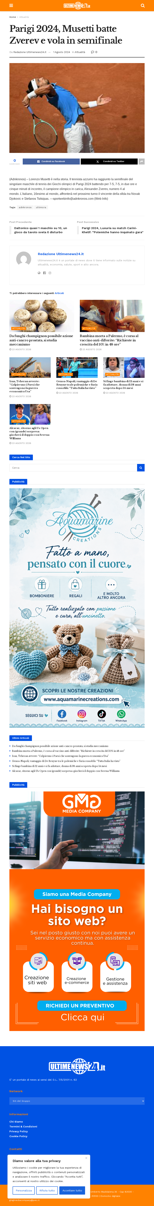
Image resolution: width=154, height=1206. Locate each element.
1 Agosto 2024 (61, 52)
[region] (49, 1177)
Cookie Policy (18, 1136)
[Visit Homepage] (77, 5)
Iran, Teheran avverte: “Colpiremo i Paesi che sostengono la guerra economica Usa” (24, 386)
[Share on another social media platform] (142, 162)
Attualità (24, 17)
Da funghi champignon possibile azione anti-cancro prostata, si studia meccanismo (41, 340)
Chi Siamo (16, 1121)
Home (12, 17)
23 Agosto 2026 (21, 349)
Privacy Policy (18, 1131)
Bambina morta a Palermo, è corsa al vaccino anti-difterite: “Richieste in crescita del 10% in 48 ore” (109, 340)
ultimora (41, 207)
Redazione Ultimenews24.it (29, 52)
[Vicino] (86, 1158)
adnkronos (25, 207)
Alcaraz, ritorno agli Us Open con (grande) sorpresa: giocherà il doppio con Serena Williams (29, 433)
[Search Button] (143, 5)
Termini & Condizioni (23, 1126)
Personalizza (24, 1190)
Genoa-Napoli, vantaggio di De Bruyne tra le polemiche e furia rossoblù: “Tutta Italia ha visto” (76, 385)
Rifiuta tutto (47, 1190)
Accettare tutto (72, 1190)
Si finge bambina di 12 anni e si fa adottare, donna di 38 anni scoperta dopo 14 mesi (123, 385)
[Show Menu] (11, 5)
